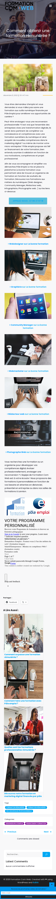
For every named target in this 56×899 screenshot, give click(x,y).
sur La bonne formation (34, 287)
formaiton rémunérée (15, 807)
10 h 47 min (24, 95)
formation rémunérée (37, 807)
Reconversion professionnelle (19, 811)
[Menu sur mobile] (50, 5)
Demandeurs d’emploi (14, 823)
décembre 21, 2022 (10, 95)
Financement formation (36, 823)
